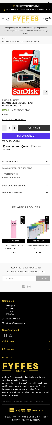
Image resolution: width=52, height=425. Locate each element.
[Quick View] (23, 218)
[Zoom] (45, 92)
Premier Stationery (10, 100)
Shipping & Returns (12, 192)
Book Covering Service (14, 186)
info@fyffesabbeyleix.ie (15, 323)
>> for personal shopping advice (28, 10)
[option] (26, 72)
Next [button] (50, 233)
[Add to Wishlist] (23, 222)
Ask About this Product (14, 119)
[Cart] (46, 19)
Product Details (10, 161)
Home (4, 39)
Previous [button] (1, 233)
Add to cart (13, 241)
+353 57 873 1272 (13, 319)
